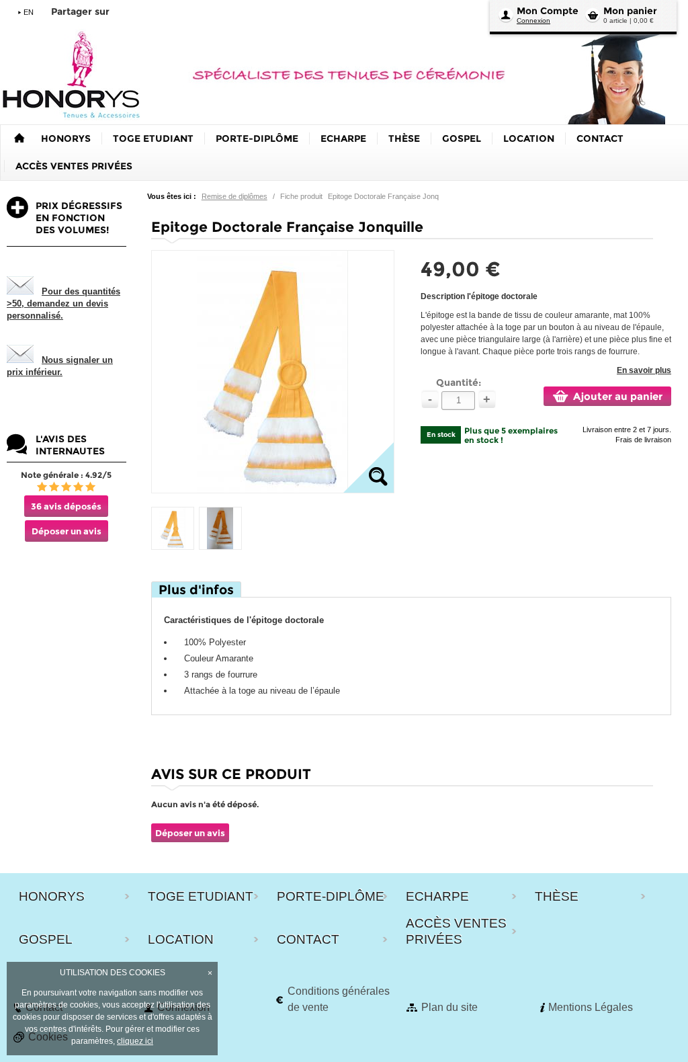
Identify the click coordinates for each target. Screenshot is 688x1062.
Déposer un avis (66, 531)
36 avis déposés (66, 506)
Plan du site (449, 1007)
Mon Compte (547, 11)
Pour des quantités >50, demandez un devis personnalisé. (63, 303)
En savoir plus (644, 370)
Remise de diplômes (234, 196)
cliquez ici (135, 1041)
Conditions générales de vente (339, 999)
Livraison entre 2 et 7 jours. (627, 429)
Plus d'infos (196, 590)
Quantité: (458, 382)
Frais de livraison (643, 440)
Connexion (533, 20)
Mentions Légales (590, 1007)
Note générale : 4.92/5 (66, 475)
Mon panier (630, 11)
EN (29, 12)
